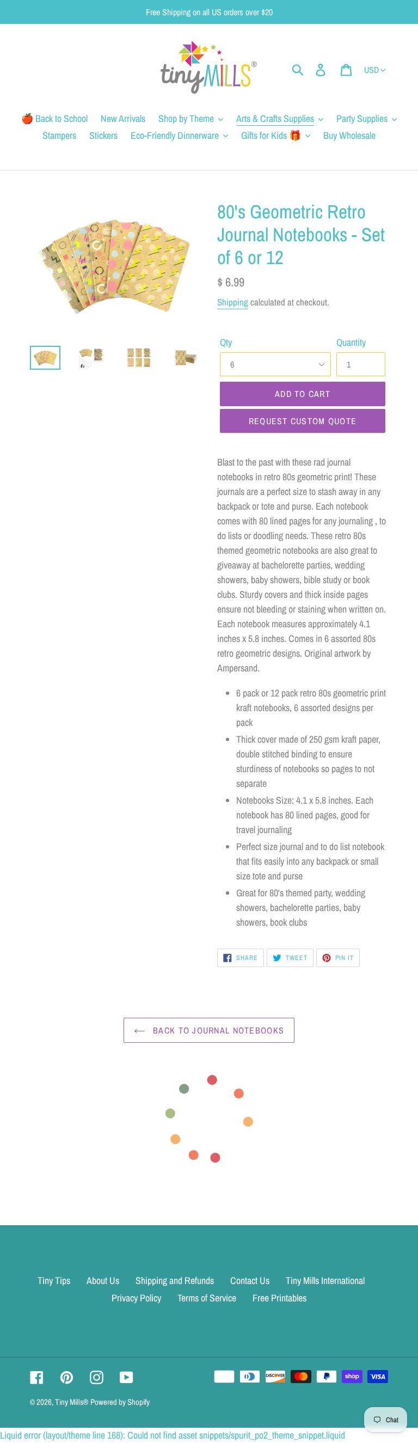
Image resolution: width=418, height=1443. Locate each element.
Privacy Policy (136, 1298)
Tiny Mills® (71, 1402)
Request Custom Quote (303, 421)
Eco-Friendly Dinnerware (175, 135)
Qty (226, 342)
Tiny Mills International (325, 1280)
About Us (103, 1280)
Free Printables (279, 1298)
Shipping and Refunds (175, 1280)
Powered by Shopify (120, 1402)
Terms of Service (206, 1298)
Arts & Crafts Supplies (275, 118)
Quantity (351, 342)
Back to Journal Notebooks (217, 1030)
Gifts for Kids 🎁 (271, 135)
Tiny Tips (54, 1280)
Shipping (232, 302)
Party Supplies (362, 118)
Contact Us (249, 1280)
